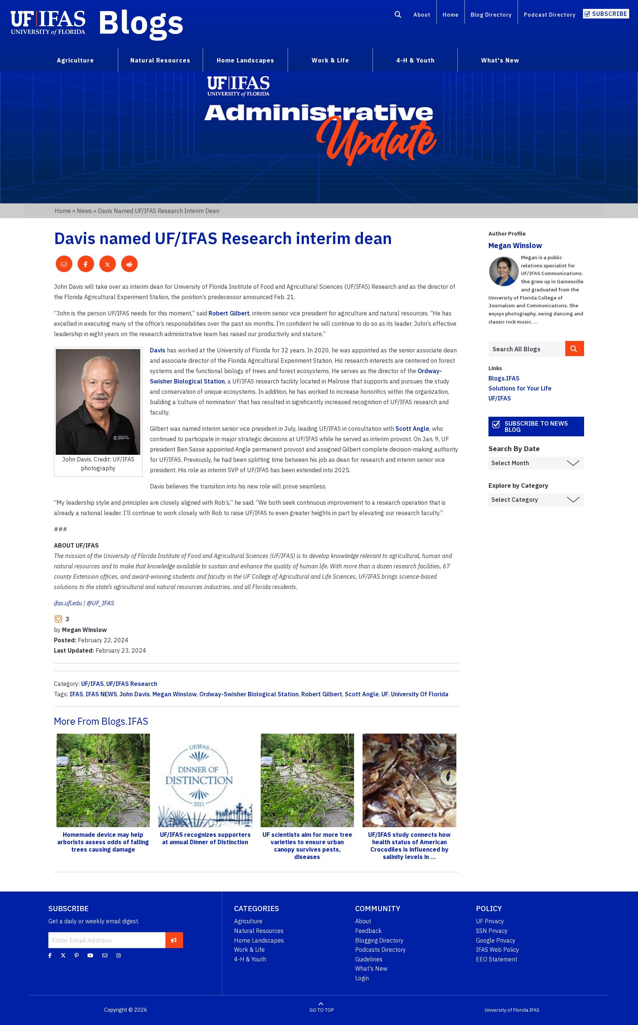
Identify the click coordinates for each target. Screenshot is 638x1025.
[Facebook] (50, 955)
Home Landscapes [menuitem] (245, 60)
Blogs (140, 21)
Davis (157, 350)
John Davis (135, 694)
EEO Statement (496, 959)
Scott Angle (412, 428)
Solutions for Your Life (520, 388)
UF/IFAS (92, 683)
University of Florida (506, 1010)
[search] (574, 348)
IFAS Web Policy (497, 949)
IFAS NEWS (101, 694)
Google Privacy (495, 940)
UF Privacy (490, 921)
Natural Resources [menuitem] (160, 60)
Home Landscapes (259, 940)
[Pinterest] (77, 955)
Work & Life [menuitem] (330, 60)
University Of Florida (420, 694)
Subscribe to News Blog (536, 426)
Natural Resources (259, 930)
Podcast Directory (550, 14)
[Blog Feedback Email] (104, 955)
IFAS (76, 694)
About (422, 14)
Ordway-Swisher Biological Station (249, 694)
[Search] (398, 16)
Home (451, 14)
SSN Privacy (492, 930)
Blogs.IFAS (503, 378)
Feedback (368, 930)
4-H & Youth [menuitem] (415, 60)
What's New (371, 968)
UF (384, 694)
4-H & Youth (250, 959)
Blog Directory (491, 14)
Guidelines (369, 959)
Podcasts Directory (380, 949)
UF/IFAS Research (131, 683)
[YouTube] (90, 955)
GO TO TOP (321, 1010)
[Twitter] (63, 955)
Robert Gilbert (229, 313)
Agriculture (248, 921)
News (84, 210)
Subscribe (609, 13)
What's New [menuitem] (500, 60)
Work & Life (249, 949)
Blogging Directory (379, 940)
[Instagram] (118, 955)
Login (362, 978)
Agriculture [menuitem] (75, 60)
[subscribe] (173, 940)
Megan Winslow (174, 694)
